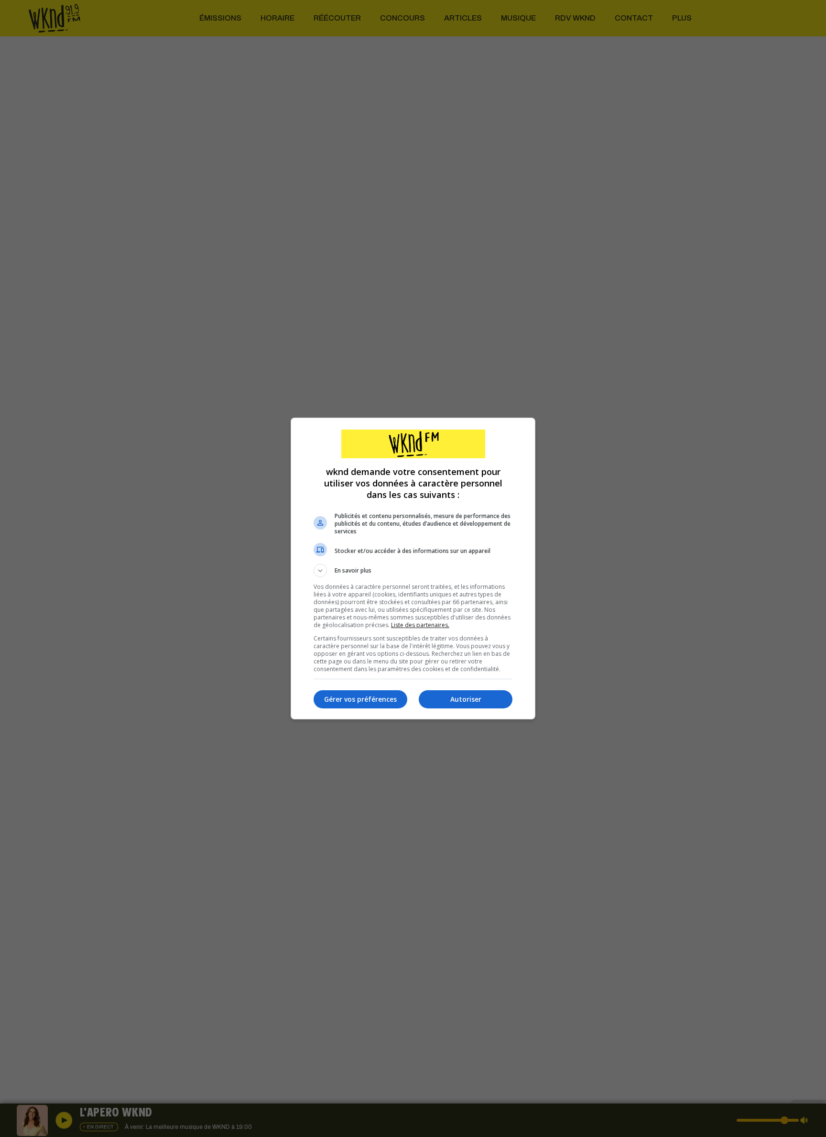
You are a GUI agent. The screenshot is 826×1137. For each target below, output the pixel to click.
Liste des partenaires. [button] (420, 625)
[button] (413, 570)
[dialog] (413, 568)
